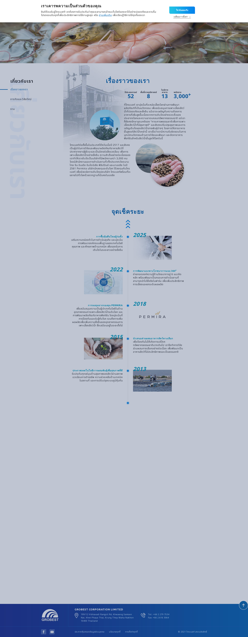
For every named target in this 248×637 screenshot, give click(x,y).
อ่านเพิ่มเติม (105, 15)
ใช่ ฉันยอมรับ (182, 10)
